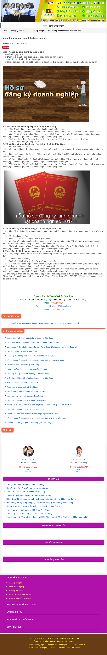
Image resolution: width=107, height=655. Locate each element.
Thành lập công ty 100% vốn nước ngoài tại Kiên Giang (28, 374)
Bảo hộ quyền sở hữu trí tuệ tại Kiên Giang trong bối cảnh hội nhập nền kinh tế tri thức (39, 405)
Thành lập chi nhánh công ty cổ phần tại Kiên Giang (26, 400)
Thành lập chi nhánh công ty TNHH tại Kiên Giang (25, 409)
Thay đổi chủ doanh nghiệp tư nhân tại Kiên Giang (28, 495)
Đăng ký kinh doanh (19, 31)
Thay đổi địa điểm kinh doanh (19, 595)
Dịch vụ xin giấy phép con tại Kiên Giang (22, 351)
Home (6, 31)
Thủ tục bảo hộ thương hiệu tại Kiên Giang (25, 484)
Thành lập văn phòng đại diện (19, 598)
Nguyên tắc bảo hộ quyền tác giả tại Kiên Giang (25, 396)
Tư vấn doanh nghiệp (16, 587)
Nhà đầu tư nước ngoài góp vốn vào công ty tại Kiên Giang (29, 423)
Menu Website (56, 26)
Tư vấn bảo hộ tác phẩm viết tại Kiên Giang (23, 365)
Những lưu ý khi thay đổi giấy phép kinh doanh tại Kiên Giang (30, 378)
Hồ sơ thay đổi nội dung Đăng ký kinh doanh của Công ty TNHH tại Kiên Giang (36, 418)
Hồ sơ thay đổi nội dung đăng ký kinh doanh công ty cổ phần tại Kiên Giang (35, 360)
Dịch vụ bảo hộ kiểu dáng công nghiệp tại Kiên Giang (27, 391)
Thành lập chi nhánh (15, 591)
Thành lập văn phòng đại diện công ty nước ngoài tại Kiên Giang (31, 356)
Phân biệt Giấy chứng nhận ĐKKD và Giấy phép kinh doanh (29, 369)
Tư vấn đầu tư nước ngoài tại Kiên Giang (22, 387)
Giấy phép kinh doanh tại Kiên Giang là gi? (23, 383)
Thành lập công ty (37, 31)
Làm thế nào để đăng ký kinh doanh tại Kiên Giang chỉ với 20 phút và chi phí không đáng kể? (44, 323)
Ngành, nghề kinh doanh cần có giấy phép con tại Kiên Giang (30, 338)
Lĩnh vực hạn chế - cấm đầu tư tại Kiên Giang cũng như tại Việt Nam (32, 414)
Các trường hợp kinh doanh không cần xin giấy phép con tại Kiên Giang (34, 343)
